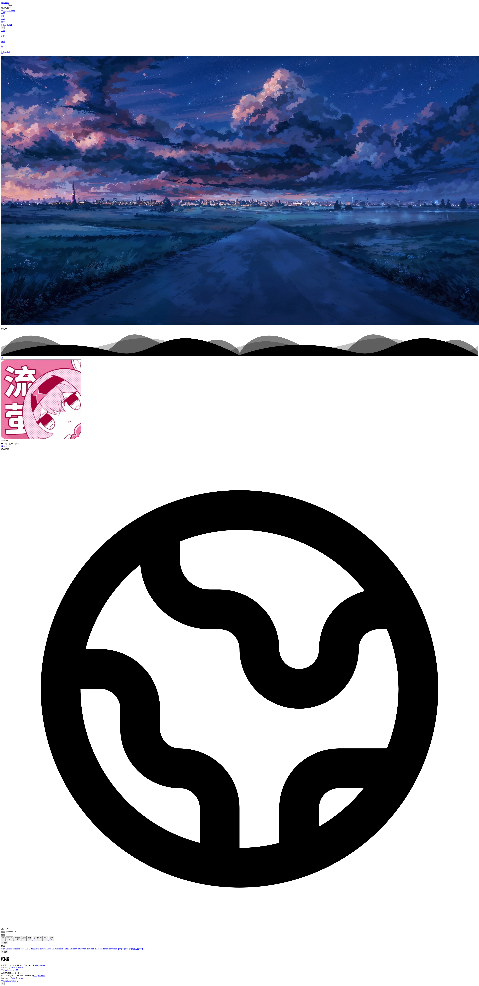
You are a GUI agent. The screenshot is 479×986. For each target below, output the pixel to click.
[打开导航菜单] (3, 27)
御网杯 (121, 949)
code (22, 949)
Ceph (7, 949)
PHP (54, 949)
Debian (32, 949)
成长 (126, 949)
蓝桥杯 (140, 949)
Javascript (39, 949)
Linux (49, 949)
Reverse (89, 949)
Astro (13, 967)
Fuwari (20, 967)
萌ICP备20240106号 (9, 970)
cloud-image (15, 949)
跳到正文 (5, 3)
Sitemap (41, 965)
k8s (45, 949)
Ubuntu (114, 949)
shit (101, 949)
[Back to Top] (3, 983)
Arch (3, 949)
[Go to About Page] (239, 398)
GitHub (6, 446)
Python (83, 949)
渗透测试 (133, 949)
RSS (35, 965)
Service (96, 949)
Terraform (107, 949)
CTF (27, 949)
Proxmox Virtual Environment (68, 949)
